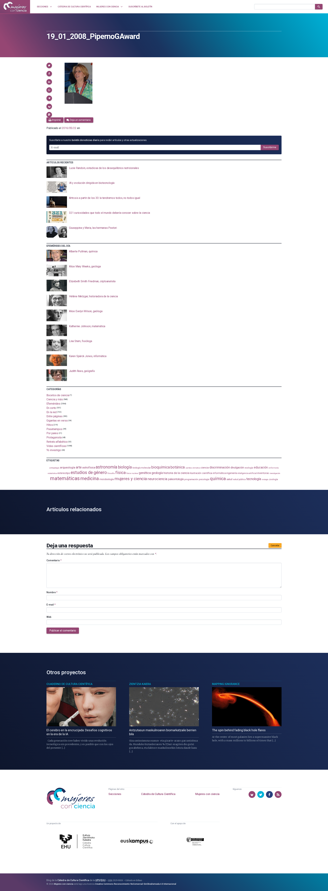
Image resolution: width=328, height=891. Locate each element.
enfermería (274, 468)
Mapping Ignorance (226, 684)
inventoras (263, 473)
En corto (51, 408)
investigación (275, 473)
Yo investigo (53, 450)
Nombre (51, 592)
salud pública (239, 479)
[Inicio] (15, 6)
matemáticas (65, 478)
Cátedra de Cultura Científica (158, 794)
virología (265, 479)
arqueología (67, 467)
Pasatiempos (54, 429)
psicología (204, 479)
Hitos (49, 424)
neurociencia (157, 479)
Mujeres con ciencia (207, 794)
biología (125, 467)
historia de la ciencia (176, 473)
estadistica (52, 473)
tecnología (253, 479)
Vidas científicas (56, 445)
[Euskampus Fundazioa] (136, 842)
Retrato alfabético (57, 441)
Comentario (54, 560)
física (120, 472)
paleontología (176, 479)
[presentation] (164, 172)
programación (191, 479)
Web (48, 617)
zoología (273, 479)
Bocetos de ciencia (57, 395)
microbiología (106, 479)
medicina (89, 478)
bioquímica (160, 467)
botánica (177, 467)
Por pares (52, 433)
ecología (249, 467)
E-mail (51, 604)
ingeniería (231, 473)
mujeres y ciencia (130, 478)
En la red (51, 412)
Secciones (114, 794)
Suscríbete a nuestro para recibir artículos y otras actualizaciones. (98, 140)
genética (145, 473)
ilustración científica (201, 473)
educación (261, 467)
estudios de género (89, 472)
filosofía (111, 473)
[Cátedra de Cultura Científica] (78, 842)
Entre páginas (54, 416)
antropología (54, 468)
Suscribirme (269, 147)
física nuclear (132, 473)
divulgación (237, 467)
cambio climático (193, 468)
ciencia (205, 467)
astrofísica (88, 467)
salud (230, 479)
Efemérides (53, 403)
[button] (49, 65)
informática (219, 473)
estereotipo (63, 473)
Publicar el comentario (62, 630)
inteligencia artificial (247, 473)
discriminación (219, 467)
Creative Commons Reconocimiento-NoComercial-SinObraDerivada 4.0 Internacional (135, 884)
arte (79, 467)
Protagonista (54, 437)
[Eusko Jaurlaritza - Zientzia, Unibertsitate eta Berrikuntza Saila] (195, 841)
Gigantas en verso (57, 420)
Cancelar (275, 545)
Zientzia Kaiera (140, 684)
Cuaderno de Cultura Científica (69, 684)
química (218, 478)
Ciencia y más (54, 399)
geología (157, 473)
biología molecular (142, 467)
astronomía (106, 467)
